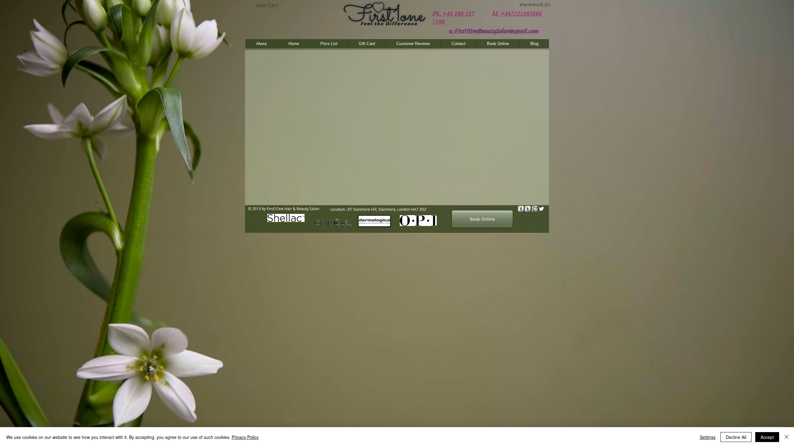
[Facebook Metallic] (521, 209)
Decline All (736, 437)
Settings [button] (708, 437)
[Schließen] (786, 437)
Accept (767, 437)
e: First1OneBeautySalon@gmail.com (493, 31)
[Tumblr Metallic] (528, 209)
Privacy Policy (245, 437)
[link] (529, 4)
